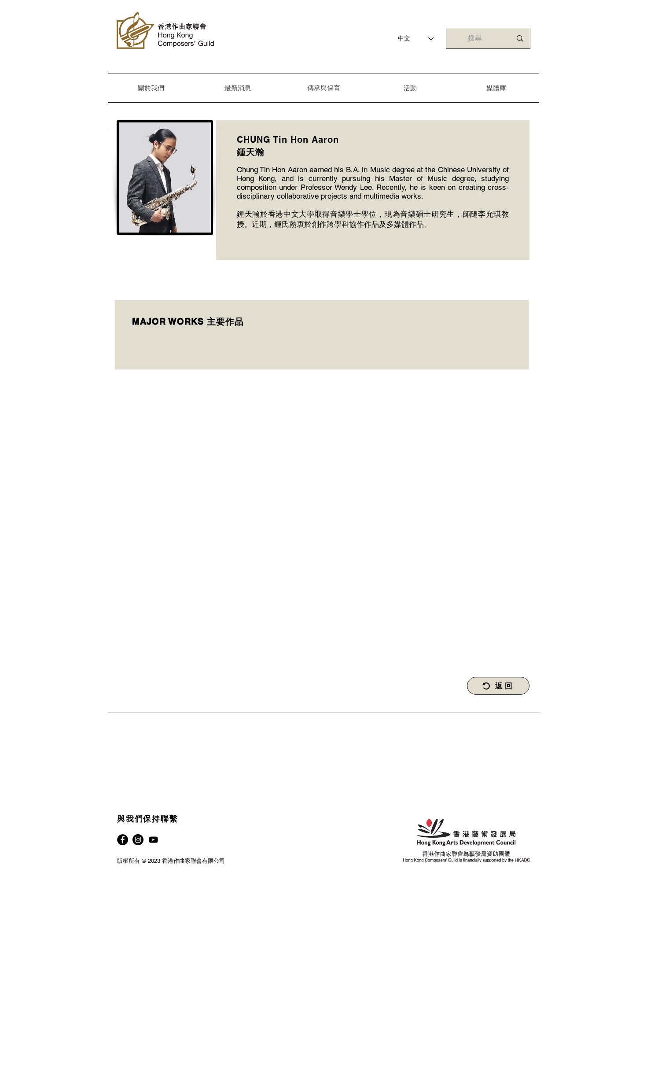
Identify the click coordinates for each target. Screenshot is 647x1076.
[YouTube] (153, 839)
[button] (151, 87)
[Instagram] (137, 839)
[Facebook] (122, 839)
